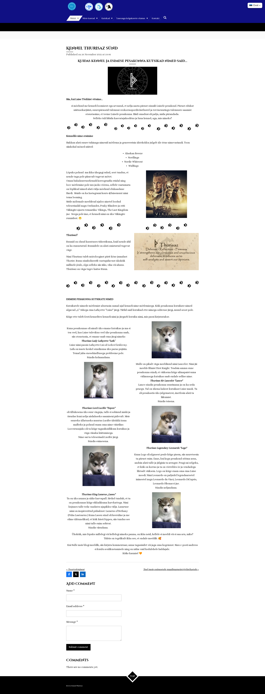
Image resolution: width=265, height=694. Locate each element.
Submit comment (78, 647)
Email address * (75, 606)
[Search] (165, 18)
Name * (70, 590)
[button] (255, 5)
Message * (72, 621)
